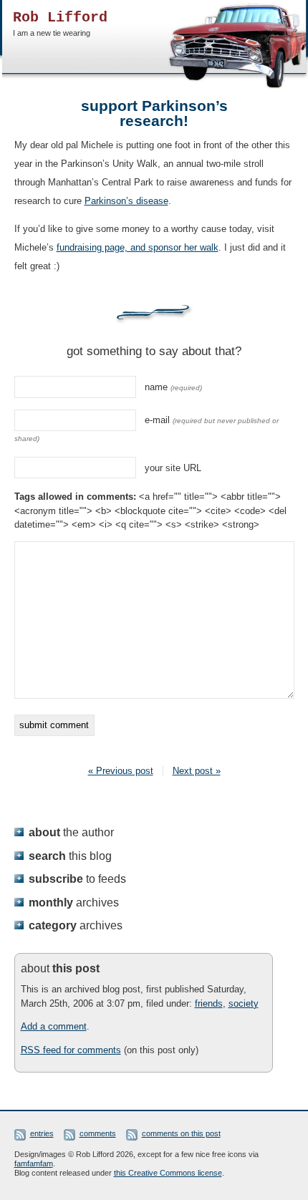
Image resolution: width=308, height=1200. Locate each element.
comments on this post (181, 1133)
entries (42, 1133)
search (70, 855)
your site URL (173, 468)
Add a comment (54, 1026)
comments (98, 1133)
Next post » (197, 770)
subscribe (77, 878)
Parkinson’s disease (126, 200)
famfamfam (33, 1163)
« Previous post (120, 770)
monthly (74, 902)
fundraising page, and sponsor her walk (137, 247)
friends (209, 1003)
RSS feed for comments (71, 1050)
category (75, 925)
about (71, 832)
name (173, 387)
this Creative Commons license (168, 1172)
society (243, 1003)
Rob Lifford (60, 17)
